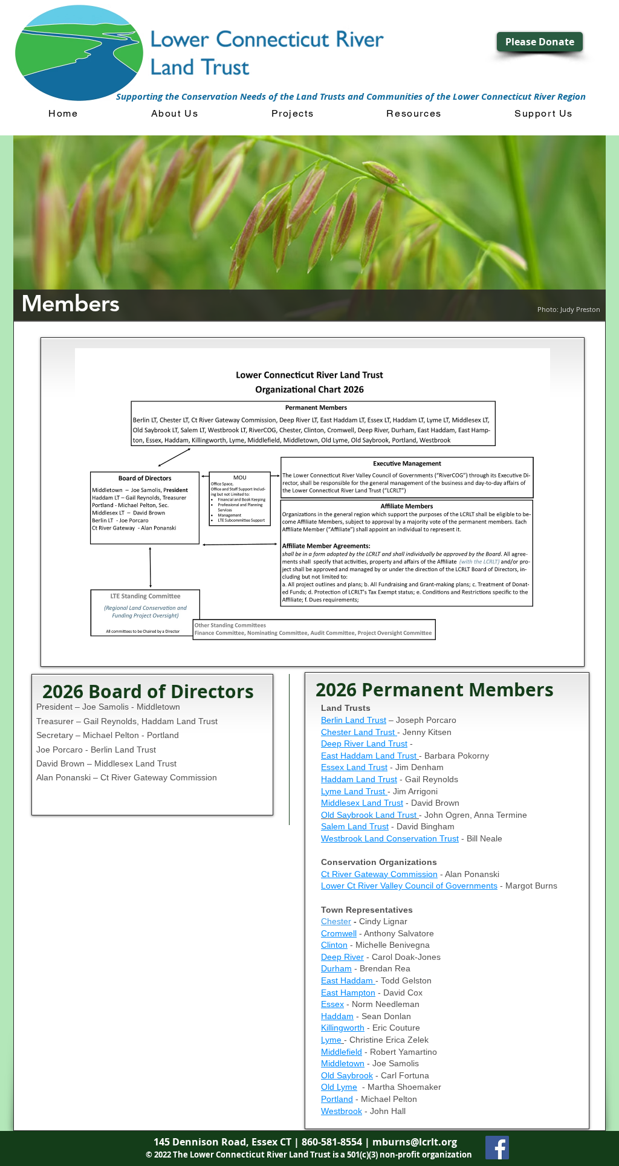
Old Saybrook (347, 1075)
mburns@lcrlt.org (414, 1141)
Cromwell (339, 933)
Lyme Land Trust (354, 791)
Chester (336, 921)
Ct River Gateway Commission (379, 874)
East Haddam (348, 980)
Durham (336, 968)
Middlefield (341, 1052)
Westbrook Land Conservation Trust (390, 838)
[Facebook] (497, 1147)
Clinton (334, 945)
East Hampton (348, 992)
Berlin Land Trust (353, 720)
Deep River (342, 957)
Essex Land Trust (354, 767)
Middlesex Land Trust (362, 803)
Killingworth (343, 1027)
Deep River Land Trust (364, 743)
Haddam (337, 1016)
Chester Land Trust (359, 732)
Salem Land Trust (355, 826)
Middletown (343, 1063)
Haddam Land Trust (359, 779)
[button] (175, 114)
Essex (332, 1004)
